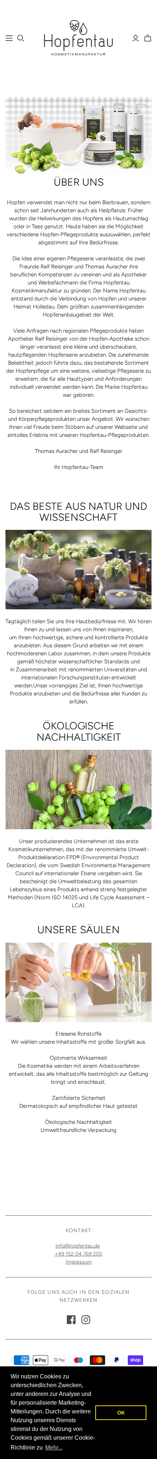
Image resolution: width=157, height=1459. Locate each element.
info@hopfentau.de (77, 1246)
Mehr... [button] (53, 1447)
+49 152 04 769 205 (78, 1254)
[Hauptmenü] (9, 38)
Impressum (79, 1262)
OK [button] (121, 1413)
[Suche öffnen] (20, 38)
